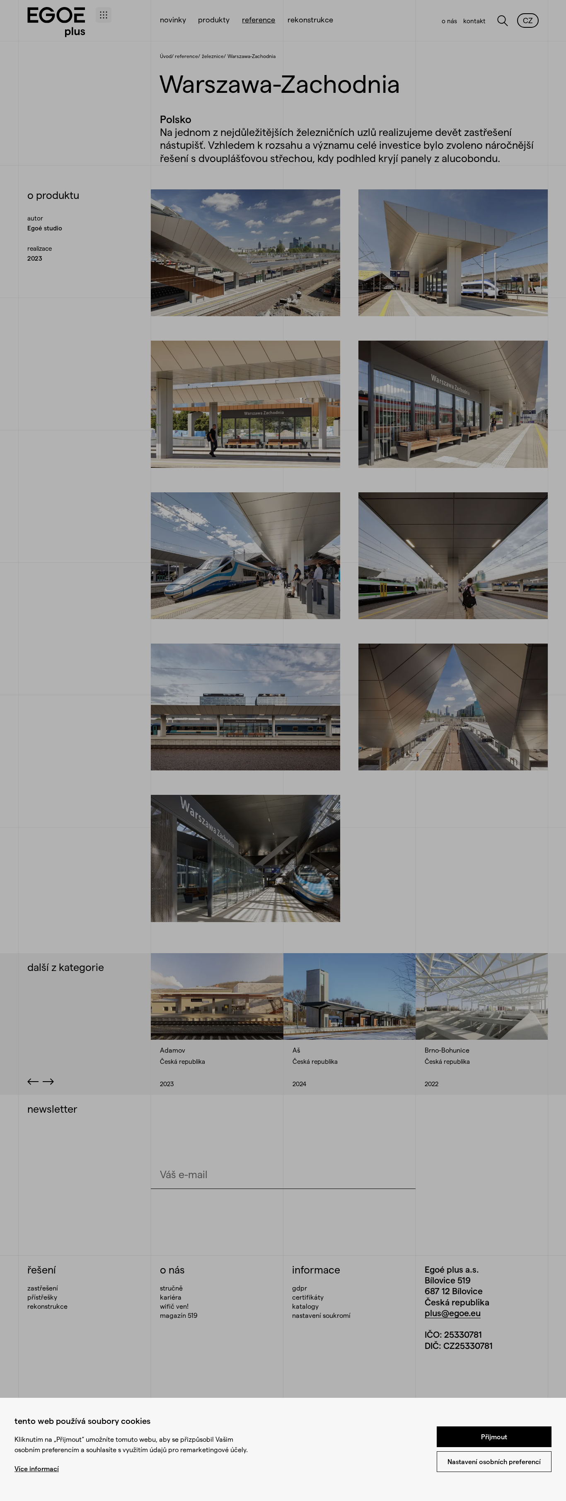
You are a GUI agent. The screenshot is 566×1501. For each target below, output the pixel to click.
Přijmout (494, 1436)
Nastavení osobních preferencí (494, 1461)
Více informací (37, 1468)
